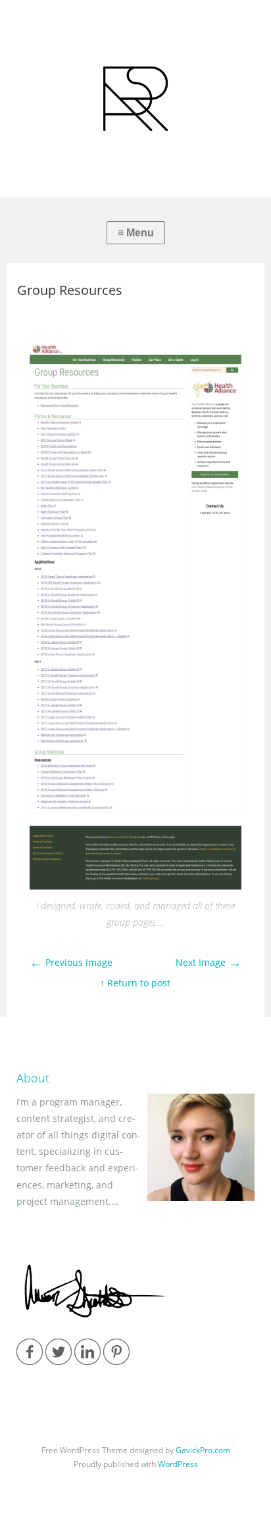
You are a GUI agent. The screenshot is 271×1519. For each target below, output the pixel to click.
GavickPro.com (203, 1450)
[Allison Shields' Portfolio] (135, 99)
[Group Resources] (135, 886)
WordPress (178, 1464)
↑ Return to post (135, 982)
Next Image (208, 962)
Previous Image (71, 962)
